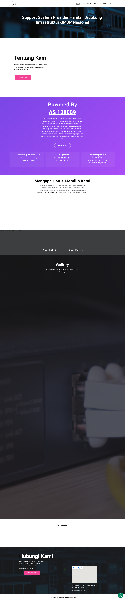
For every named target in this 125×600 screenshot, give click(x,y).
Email (111, 3)
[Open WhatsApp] (120, 595)
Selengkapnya (23, 77)
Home (78, 3)
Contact (96, 3)
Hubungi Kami (32, 572)
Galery (105, 3)
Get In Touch (62, 145)
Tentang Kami (87, 3)
